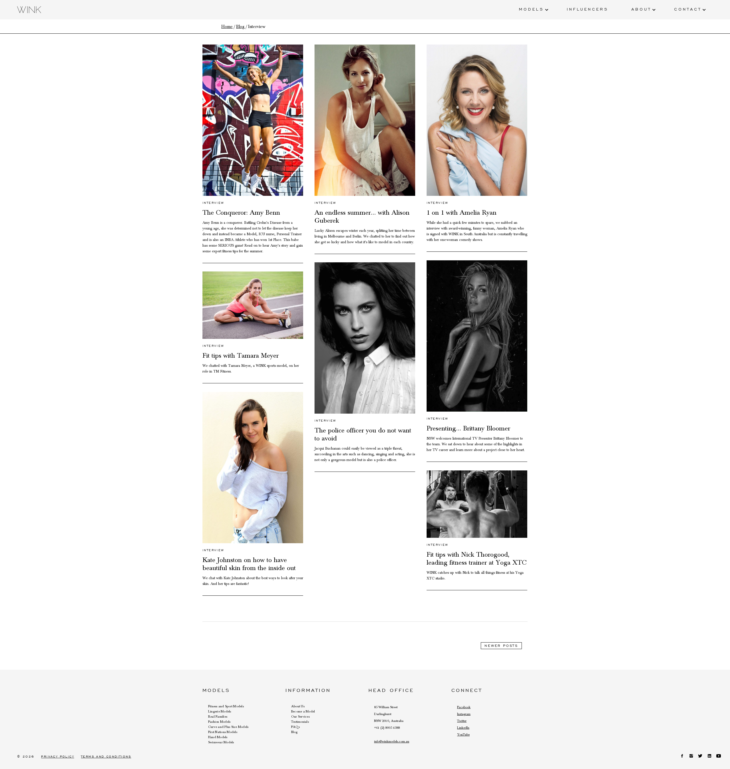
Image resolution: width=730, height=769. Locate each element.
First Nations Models (222, 732)
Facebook (464, 707)
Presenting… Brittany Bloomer (468, 428)
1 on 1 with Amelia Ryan (461, 213)
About (641, 9)
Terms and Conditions (106, 756)
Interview (213, 203)
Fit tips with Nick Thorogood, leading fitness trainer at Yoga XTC (476, 559)
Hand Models (218, 737)
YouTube (463, 734)
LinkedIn (463, 728)
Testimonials (300, 722)
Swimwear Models (221, 742)
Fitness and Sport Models (226, 706)
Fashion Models (219, 722)
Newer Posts (501, 645)
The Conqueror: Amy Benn (241, 213)
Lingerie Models (219, 711)
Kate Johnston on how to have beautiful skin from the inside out (249, 564)
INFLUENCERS (588, 9)
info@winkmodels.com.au (391, 741)
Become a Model (303, 711)
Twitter (462, 721)
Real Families (217, 716)
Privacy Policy (57, 756)
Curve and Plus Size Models (228, 727)
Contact (687, 9)
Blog (294, 732)
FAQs (295, 727)
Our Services (300, 716)
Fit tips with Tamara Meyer (240, 356)
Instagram (464, 714)
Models (531, 9)
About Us (298, 706)
